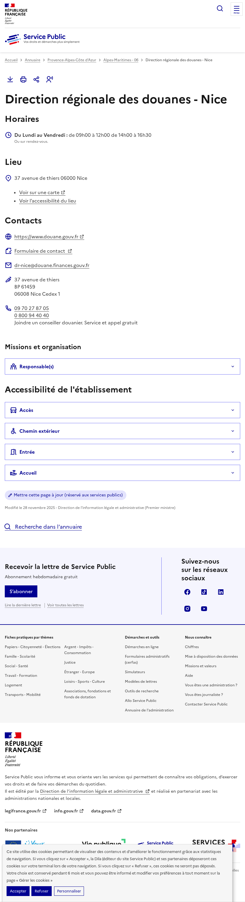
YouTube (204, 609)
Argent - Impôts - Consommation (79, 650)
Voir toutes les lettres (65, 605)
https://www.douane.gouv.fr (46, 236)
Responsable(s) (36, 366)
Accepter (18, 891)
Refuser (41, 891)
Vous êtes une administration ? (211, 685)
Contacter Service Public (206, 704)
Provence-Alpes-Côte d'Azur (72, 60)
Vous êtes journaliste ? (204, 694)
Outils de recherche (142, 691)
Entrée (27, 451)
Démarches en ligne (142, 647)
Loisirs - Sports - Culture (84, 681)
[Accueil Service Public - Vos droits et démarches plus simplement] (43, 45)
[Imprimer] (23, 79)
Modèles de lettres (141, 681)
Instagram (187, 609)
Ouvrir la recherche (220, 8)
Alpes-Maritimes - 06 (120, 60)
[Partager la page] (36, 79)
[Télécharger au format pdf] (10, 79)
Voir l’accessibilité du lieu (47, 200)
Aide (189, 675)
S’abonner (21, 591)
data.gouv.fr (103, 811)
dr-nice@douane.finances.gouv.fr (51, 265)
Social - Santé (16, 666)
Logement (13, 685)
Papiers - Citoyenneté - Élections (32, 647)
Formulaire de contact (40, 250)
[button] (49, 79)
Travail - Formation (21, 675)
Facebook (187, 592)
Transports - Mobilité (23, 694)
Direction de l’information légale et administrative (92, 791)
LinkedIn (221, 592)
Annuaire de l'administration (149, 710)
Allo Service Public (141, 700)
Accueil (11, 60)
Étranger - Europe (79, 672)
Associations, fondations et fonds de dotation (87, 694)
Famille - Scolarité (20, 656)
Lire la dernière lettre (23, 605)
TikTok (204, 592)
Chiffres (192, 647)
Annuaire (32, 60)
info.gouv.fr (66, 811)
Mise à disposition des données (211, 656)
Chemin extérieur (39, 431)
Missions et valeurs (200, 666)
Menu (237, 13)
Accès (26, 410)
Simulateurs (135, 672)
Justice (70, 662)
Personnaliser (69, 891)
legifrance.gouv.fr (23, 811)
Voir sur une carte (39, 192)
